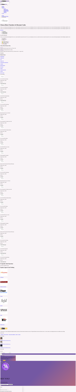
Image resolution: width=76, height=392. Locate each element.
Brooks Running (2, 65)
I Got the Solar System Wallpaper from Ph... (5, 347)
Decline (2, 360)
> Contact (19, 334)
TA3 (1, 59)
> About (16, 334)
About (3, 13)
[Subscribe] (10, 352)
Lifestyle (5, 11)
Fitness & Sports (6, 10)
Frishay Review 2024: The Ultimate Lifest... (5, 340)
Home (3, 6)
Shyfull (1, 305)
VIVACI (1, 71)
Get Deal (2, 117)
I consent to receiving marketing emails (5, 385)
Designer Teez (2, 324)
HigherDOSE (2, 56)
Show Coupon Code (3, 83)
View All (5, 12)
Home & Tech (6, 9)
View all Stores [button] (2, 74)
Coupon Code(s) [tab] (4, 33)
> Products (1, 334)
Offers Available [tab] (4, 32)
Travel (5, 8)
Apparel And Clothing (5, 16)
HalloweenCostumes (3, 286)
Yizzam (1, 296)
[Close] (0, 361)
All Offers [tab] (4, 31)
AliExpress (1, 277)
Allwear (1, 68)
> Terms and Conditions (11, 334)
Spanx (1, 315)
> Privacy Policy (6, 334)
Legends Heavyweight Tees (4, 62)
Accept (4, 360)
